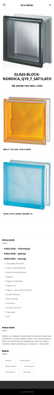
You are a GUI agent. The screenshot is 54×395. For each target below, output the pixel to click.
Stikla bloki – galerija (15, 253)
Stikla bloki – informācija (17, 248)
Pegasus (9, 276)
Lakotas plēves (25, 360)
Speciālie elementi (13, 307)
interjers (8, 360)
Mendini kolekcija (13, 294)
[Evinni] (27, 5)
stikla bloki (27, 372)
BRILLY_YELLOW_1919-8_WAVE (17, 149)
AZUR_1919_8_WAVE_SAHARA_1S (18, 214)
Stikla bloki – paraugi (15, 258)
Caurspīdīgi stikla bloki (15, 263)
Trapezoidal (10, 312)
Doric (8, 316)
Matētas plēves (11, 366)
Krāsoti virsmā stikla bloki (16, 272)
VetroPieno (10, 303)
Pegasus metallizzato (14, 281)
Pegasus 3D (11, 285)
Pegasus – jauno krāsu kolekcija (19, 290)
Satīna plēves (10, 372)
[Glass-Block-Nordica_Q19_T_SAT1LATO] (27, 41)
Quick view (27, 118)
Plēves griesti (29, 366)
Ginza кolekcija (12, 299)
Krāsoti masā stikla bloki (15, 268)
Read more (27, 124)
